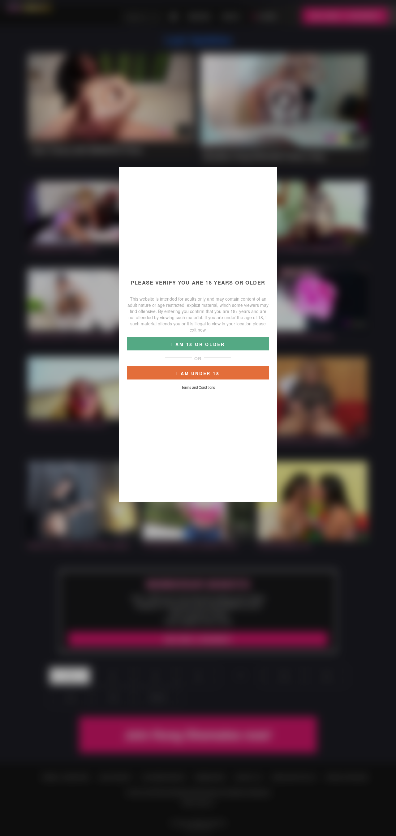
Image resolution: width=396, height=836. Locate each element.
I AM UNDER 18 (197, 373)
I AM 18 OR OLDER (198, 344)
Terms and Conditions (198, 387)
